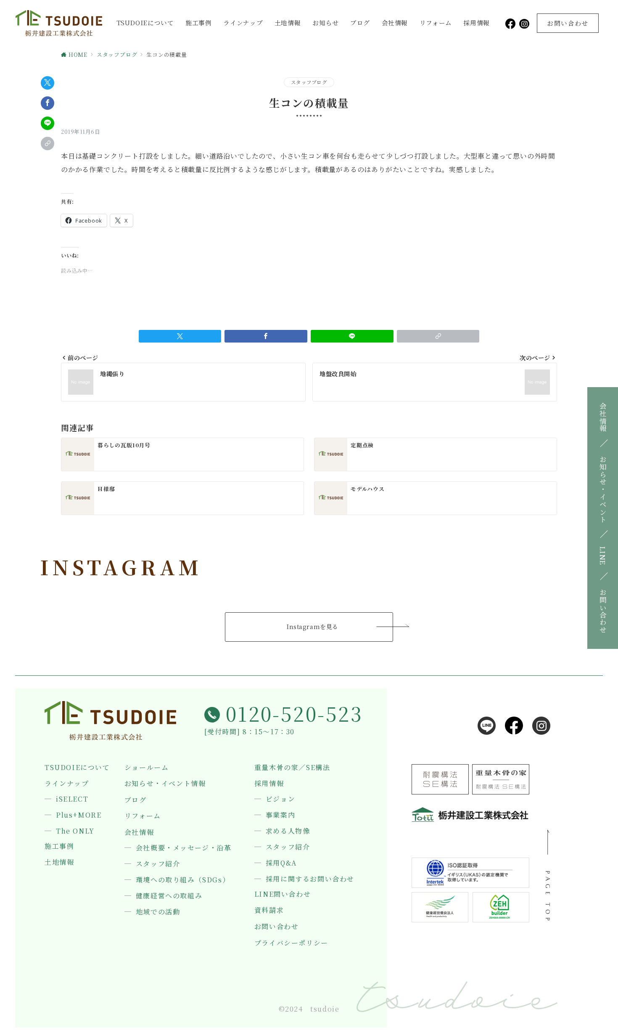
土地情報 (288, 22)
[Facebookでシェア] (47, 103)
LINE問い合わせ (282, 894)
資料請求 (269, 910)
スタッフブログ (309, 82)
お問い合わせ (276, 926)
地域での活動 (158, 912)
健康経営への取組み (169, 896)
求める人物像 (288, 831)
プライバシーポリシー (291, 943)
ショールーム (146, 767)
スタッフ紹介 (158, 864)
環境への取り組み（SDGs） (183, 880)
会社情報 (395, 22)
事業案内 (280, 815)
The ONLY (75, 831)
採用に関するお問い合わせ (310, 879)
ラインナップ (243, 22)
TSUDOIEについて (145, 22)
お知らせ (325, 22)
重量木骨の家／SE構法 (292, 767)
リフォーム (436, 22)
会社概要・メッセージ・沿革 (184, 848)
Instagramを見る (312, 626)
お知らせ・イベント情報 (165, 783)
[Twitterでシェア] (47, 83)
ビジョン (280, 799)
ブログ (360, 22)
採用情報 (476, 22)
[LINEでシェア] (47, 123)
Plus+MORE (78, 815)
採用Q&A (281, 863)
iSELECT (72, 799)
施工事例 (198, 22)
